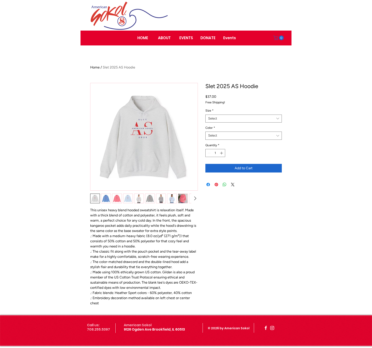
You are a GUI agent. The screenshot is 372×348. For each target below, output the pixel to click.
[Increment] (222, 153)
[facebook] (265, 328)
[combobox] (243, 119)
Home (95, 67)
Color (210, 128)
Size (209, 110)
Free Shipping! (215, 102)
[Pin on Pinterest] (216, 184)
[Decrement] (208, 153)
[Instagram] (272, 328)
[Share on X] (232, 184)
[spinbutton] (215, 153)
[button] (279, 38)
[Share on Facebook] (208, 184)
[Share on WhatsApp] (224, 184)
